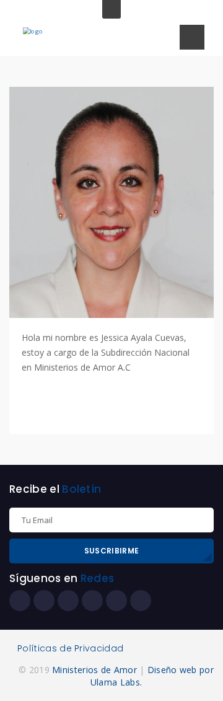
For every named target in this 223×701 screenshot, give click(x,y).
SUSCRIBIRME (111, 550)
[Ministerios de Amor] (33, 31)
